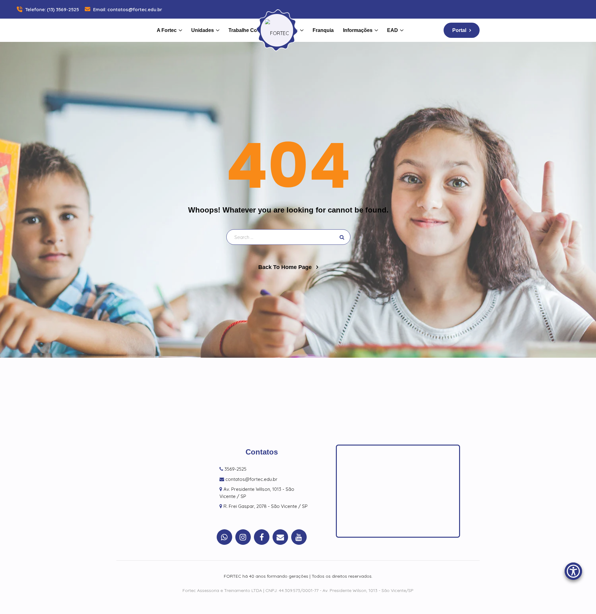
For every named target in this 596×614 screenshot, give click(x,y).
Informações (357, 30)
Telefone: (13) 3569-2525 (52, 9)
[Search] (342, 237)
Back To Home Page (285, 267)
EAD (392, 30)
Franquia (323, 30)
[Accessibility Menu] (573, 571)
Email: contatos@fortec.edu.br (127, 9)
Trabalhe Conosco (250, 30)
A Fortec (167, 30)
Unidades (202, 30)
